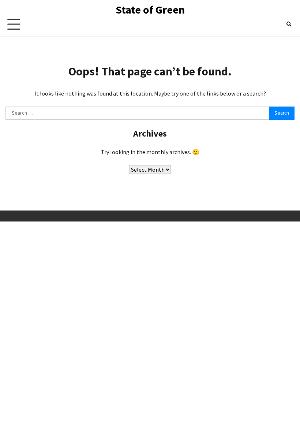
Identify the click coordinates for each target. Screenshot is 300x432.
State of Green (150, 9)
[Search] (289, 24)
